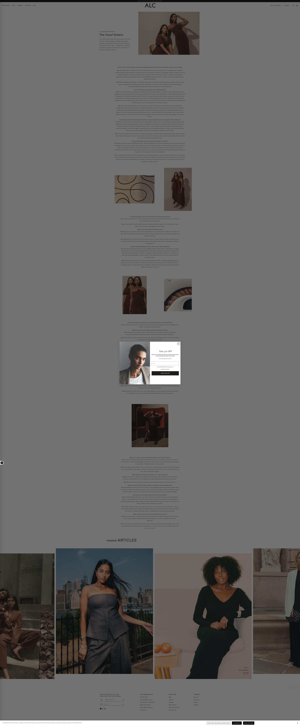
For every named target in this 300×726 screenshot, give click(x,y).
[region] (150, 723)
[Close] (297, 723)
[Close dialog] (178, 343)
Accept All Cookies (248, 723)
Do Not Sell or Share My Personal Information (219, 723)
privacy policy (166, 369)
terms (162, 369)
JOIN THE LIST (165, 373)
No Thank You (237, 723)
